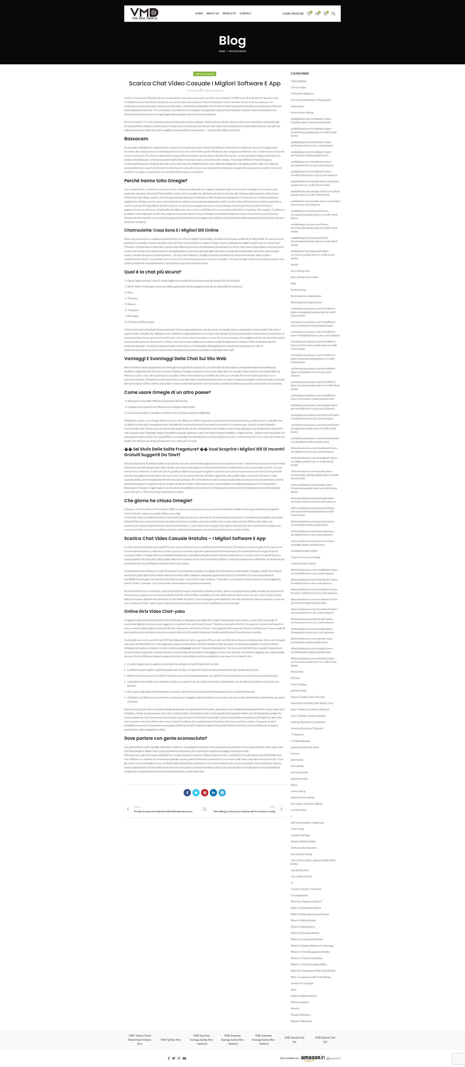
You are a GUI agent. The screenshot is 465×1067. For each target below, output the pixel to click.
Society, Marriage (300, 835)
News (294, 784)
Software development (304, 847)
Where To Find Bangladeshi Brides (310, 951)
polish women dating (302, 797)
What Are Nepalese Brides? (306, 901)
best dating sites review (304, 277)
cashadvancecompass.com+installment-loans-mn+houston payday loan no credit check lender (314, 345)
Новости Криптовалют (304, 995)
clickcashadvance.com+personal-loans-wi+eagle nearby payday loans (313, 542)
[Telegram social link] (222, 792)
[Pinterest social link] (204, 792)
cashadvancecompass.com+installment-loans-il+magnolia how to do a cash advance (315, 333)
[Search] (333, 13)
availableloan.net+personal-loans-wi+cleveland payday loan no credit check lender (314, 241)
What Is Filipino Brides (303, 920)
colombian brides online (304, 550)
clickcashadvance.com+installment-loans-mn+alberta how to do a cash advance (314, 449)
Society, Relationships (303, 841)
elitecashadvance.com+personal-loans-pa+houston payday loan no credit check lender (314, 662)
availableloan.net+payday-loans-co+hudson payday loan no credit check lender (315, 193)
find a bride (297, 671)
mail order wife (299, 778)
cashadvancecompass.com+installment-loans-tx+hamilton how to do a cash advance (313, 372)
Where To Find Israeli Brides (307, 958)
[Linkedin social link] (213, 792)
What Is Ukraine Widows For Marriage (312, 945)
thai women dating (301, 854)
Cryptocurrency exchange (305, 557)
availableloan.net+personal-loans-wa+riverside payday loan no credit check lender (314, 228)
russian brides (299, 809)
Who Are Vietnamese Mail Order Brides (313, 970)
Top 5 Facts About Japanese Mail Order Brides (313, 862)
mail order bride (299, 772)
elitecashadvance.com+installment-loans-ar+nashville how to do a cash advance (314, 571)
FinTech (295, 677)
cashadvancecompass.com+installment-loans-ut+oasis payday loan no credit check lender (315, 385)
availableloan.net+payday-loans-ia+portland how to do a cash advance (315, 202)
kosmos (295, 753)
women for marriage (302, 983)
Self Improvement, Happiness (307, 822)
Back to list (204, 809)
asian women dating (302, 112)
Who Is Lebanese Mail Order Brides (311, 977)
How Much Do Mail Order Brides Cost (312, 703)
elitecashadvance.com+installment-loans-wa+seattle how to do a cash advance (314, 611)
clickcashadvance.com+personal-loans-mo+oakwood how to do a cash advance (313, 500)
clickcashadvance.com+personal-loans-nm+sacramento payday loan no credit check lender (313, 511)
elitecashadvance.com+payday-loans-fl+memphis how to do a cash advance (312, 630)
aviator (295, 264)
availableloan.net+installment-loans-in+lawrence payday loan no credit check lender (314, 132)
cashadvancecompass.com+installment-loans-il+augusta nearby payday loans (313, 323)
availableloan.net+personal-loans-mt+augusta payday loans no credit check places (314, 214)
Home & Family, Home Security (308, 696)
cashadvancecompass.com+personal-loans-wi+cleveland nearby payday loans (315, 440)
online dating (298, 791)
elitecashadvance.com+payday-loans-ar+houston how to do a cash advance (312, 620)
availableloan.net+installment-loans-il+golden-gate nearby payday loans (311, 120)
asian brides (297, 106)
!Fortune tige (298, 87)
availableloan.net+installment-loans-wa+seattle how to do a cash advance (312, 163)
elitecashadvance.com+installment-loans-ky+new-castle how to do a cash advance (314, 591)
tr (292, 882)
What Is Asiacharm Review (306, 907)
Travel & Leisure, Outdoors (306, 888)
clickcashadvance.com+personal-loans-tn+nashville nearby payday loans (313, 523)
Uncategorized (237, 51)
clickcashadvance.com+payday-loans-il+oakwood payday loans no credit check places (314, 488)
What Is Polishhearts (303, 926)
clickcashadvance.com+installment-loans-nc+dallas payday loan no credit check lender (314, 461)
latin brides (297, 759)
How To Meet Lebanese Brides (308, 715)
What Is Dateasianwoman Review (310, 914)
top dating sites (300, 870)
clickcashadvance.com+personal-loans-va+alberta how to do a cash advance (313, 533)
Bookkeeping (298, 289)
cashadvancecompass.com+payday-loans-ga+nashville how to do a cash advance (314, 407)
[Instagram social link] (178, 1058)
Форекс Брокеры (300, 1014)
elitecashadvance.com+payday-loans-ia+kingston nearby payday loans (312, 640)
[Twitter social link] (196, 792)
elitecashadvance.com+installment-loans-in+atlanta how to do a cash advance (314, 581)
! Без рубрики (299, 80)
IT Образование (300, 740)
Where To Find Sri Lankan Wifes (309, 964)
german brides (299, 690)
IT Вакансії (297, 734)
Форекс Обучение (301, 1020)
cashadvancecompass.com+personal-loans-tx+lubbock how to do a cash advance (315, 416)
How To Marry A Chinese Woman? (310, 709)
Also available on (289, 1058)
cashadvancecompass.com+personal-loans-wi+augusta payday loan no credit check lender (315, 428)
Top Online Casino (301, 876)
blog (293, 283)
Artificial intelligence (302, 93)
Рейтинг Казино (300, 1002)
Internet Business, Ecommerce (308, 721)
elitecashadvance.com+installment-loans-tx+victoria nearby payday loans (314, 601)
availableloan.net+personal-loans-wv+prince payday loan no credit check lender (313, 254)
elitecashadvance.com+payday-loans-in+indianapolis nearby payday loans (312, 650)
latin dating (297, 765)
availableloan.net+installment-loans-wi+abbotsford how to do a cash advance (314, 173)
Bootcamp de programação (306, 295)
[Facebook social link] (187, 792)
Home (222, 51)
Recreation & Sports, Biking (306, 803)
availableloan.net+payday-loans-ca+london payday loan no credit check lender (315, 183)
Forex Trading (298, 684)
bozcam (187, 648)
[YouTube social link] (184, 1058)
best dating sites (300, 270)
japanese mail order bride (305, 747)
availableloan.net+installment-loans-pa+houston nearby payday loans (311, 153)
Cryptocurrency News (303, 563)
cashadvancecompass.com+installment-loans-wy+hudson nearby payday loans (313, 397)
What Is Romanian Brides (305, 932)
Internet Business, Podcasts (307, 728)
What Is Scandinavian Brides (307, 939)
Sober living (297, 828)
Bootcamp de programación (306, 302)
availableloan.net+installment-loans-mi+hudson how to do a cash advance (312, 143)
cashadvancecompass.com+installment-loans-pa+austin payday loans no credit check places (313, 358)
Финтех (295, 1008)
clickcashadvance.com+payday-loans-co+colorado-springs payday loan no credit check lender (315, 475)
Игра (293, 989)
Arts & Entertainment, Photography (311, 99)
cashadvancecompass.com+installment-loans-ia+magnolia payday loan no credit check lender (313, 312)
